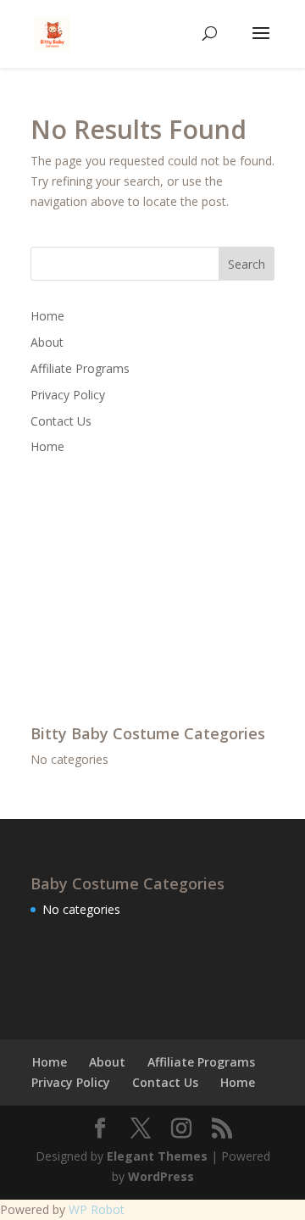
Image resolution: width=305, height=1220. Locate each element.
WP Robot (97, 1209)
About (47, 342)
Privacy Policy (67, 395)
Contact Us (61, 421)
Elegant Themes (157, 1156)
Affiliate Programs (80, 368)
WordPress (161, 1176)
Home (47, 316)
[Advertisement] (157, 588)
